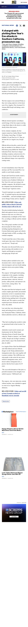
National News (8, 25)
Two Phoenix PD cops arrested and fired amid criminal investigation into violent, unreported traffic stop (14, 16)
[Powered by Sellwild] (24, 502)
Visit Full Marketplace (21, 411)
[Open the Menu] (2, 2)
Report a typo (6, 401)
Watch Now (23, 2)
